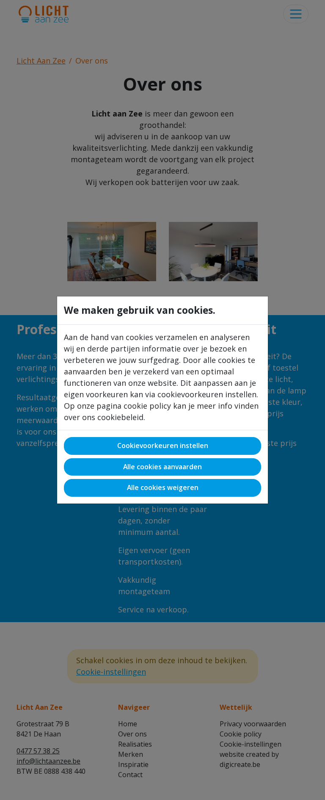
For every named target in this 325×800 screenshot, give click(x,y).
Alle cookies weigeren (162, 487)
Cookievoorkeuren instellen (162, 445)
